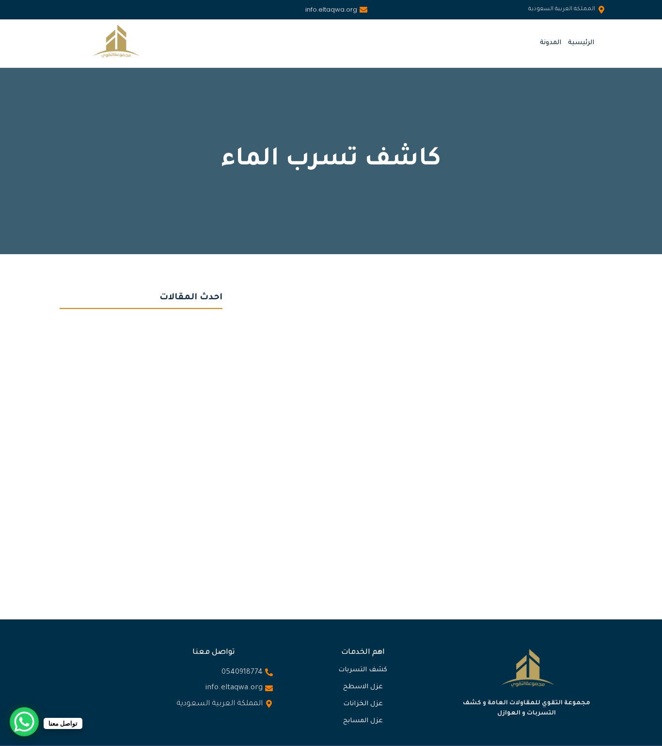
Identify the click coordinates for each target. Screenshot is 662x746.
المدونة (550, 43)
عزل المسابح (363, 721)
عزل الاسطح (363, 687)
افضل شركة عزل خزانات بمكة (105, 552)
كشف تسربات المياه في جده (327, 434)
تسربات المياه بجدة (469, 419)
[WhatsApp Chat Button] (24, 721)
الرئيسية (581, 43)
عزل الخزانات (363, 704)
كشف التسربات (362, 670)
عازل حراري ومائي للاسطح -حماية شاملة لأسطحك (137, 421)
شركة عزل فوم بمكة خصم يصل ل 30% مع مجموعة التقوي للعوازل (138, 525)
